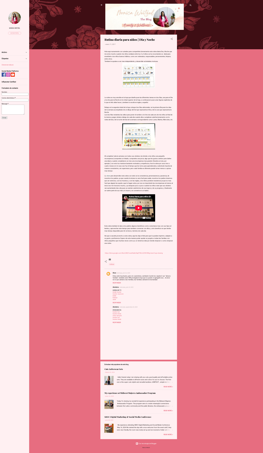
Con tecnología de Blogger (147, 443)
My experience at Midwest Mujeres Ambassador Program (130, 393)
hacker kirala (117, 314)
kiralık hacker (117, 292)
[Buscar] (190, 5)
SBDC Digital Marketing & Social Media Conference (127, 417)
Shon (114, 273)
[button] (171, 39)
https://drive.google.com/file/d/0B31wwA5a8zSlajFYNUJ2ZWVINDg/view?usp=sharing (134, 253)
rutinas (112, 264)
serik (114, 299)
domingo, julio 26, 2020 (123, 273)
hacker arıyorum (118, 294)
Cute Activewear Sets (113, 369)
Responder (117, 283)
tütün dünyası (117, 316)
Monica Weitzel (14, 28)
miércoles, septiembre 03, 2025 (128, 307)
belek (114, 296)
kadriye (115, 298)
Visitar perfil (14, 33)
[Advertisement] (185, 65)
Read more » (168, 387)
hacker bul (116, 312)
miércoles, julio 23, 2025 (126, 287)
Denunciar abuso (8, 65)
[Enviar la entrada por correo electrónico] (110, 260)
